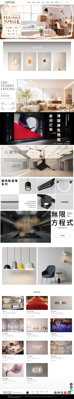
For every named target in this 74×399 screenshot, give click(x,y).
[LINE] (62, 393)
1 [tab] (33, 36)
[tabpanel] (37, 22)
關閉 (65, 396)
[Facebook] (55, 393)
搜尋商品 (64, 2)
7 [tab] (39, 36)
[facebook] (71, 387)
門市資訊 (32, 391)
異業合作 (37, 393)
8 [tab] (40, 36)
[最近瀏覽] (71, 384)
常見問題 (46, 391)
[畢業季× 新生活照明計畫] (37, 22)
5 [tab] (37, 36)
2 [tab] (34, 36)
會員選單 (62, 2)
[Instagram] (59, 393)
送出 (27, 393)
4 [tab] (36, 36)
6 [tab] (38, 36)
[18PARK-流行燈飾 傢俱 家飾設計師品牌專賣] (10, 2)
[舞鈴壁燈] (55, 266)
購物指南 (37, 391)
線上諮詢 (32, 393)
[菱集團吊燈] (19, 266)
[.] (37, 95)
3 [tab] (35, 36)
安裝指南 (42, 391)
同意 (62, 396)
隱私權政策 (17, 397)
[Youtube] (65, 393)
